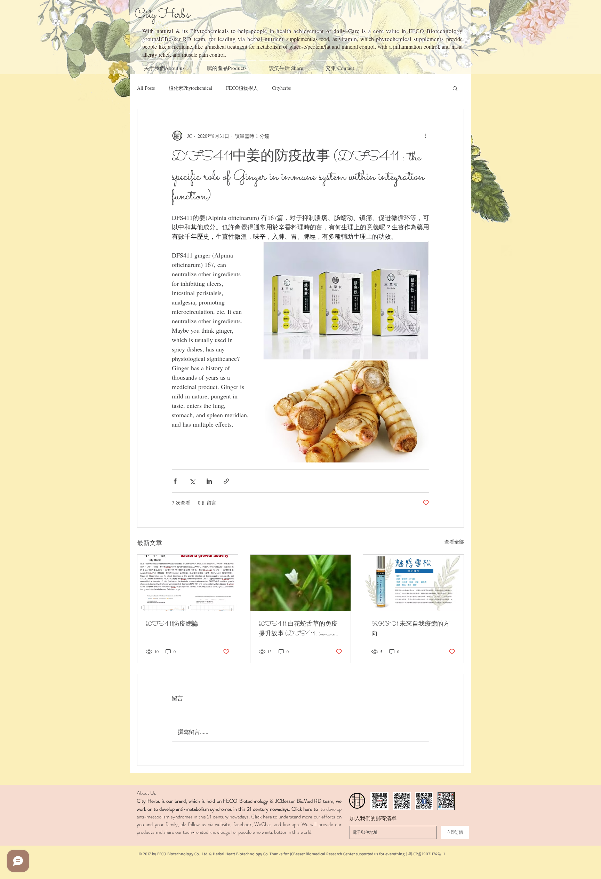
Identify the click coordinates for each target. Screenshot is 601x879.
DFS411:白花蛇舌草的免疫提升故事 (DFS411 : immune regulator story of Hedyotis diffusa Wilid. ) (298, 629)
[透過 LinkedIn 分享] (209, 481)
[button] (455, 88)
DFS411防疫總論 (172, 624)
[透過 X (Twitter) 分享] (192, 481)
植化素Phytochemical (190, 88)
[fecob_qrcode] (379, 801)
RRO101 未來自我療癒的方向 (410, 629)
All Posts (146, 88)
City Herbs (162, 14)
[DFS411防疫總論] (187, 583)
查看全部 (454, 541)
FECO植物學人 (242, 88)
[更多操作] (425, 136)
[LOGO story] (357, 801)
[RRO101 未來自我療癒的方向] (413, 583)
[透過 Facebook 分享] (175, 481)
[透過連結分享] (226, 481)
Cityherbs (281, 88)
